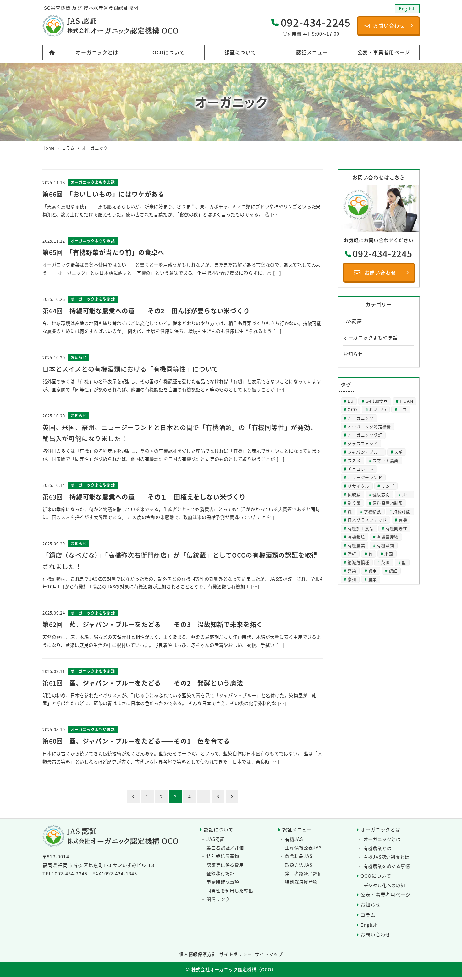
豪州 (352, 579)
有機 (403, 520)
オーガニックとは (380, 829)
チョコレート (361, 469)
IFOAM (406, 401)
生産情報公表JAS (303, 847)
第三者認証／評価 (225, 847)
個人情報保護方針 (197, 954)
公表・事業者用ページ (385, 894)
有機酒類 (385, 545)
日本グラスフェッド (367, 520)
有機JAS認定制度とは (387, 857)
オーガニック (361, 418)
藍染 (352, 571)
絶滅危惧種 (358, 562)
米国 (388, 554)
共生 (406, 494)
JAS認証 (352, 321)
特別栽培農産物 (222, 856)
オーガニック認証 (365, 435)
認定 (372, 571)
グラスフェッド (363, 443)
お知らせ (353, 354)
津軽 (352, 554)
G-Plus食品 (377, 401)
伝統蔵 (354, 494)
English (369, 924)
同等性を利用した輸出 (229, 890)
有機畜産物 (388, 537)
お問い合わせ (375, 934)
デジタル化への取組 (384, 885)
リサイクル (358, 486)
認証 (393, 571)
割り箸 (354, 503)
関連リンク (218, 899)
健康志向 (381, 494)
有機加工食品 (361, 528)
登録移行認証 (220, 873)
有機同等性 (396, 528)
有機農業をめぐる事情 (387, 866)
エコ (402, 409)
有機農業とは (378, 848)
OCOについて (375, 875)
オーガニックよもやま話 (370, 337)
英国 (385, 562)
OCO (352, 409)
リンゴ (387, 486)
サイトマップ (269, 954)
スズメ (354, 460)
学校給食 (372, 511)
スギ (398, 452)
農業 (372, 579)
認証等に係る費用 (225, 865)
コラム (367, 914)
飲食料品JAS (298, 856)
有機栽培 (356, 537)
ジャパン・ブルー (365, 452)
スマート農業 (385, 460)
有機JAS (294, 839)
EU (351, 401)
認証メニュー (297, 829)
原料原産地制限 (387, 503)
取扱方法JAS (298, 865)
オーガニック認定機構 (369, 426)
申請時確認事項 (222, 882)
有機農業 (356, 545)
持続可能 (401, 511)
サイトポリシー (235, 954)
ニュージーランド (365, 477)
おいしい (377, 409)
